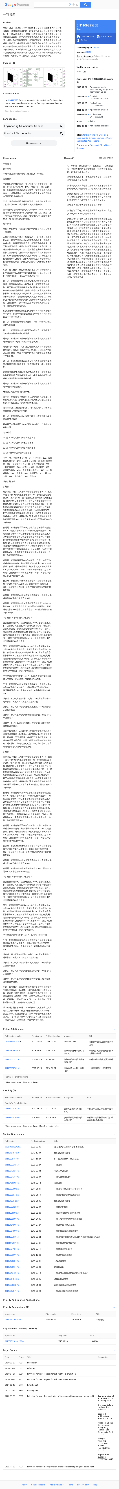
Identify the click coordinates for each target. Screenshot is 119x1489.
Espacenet (94, 145)
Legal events (82, 138)
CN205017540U (12, 1177)
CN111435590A (12, 1243)
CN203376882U (12, 1189)
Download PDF (87, 36)
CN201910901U (12, 1225)
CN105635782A (12, 1068)
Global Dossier (106, 145)
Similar (83, 40)
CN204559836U (12, 1183)
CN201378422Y (12, 1201)
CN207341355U (12, 1249)
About (24, 1485)
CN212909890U (12, 1219)
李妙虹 (88, 52)
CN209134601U (12, 1273)
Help (95, 1485)
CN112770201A (12, 1108)
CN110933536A (12, 1165)
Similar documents (97, 138)
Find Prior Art (106, 36)
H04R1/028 (13, 100)
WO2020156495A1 (13, 1147)
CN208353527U (12, 1285)
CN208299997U (12, 1255)
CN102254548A (12, 1159)
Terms (70, 1485)
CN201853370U (12, 1261)
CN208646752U (12, 1279)
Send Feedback (38, 1485)
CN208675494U (12, 1291)
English (96, 48)
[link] (34, 103)
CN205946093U (12, 1231)
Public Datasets (57, 1485)
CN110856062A (12, 1213)
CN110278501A (12, 1237)
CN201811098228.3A (14, 1319)
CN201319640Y (12, 1050)
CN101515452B (12, 1153)
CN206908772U (12, 1195)
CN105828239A (12, 1207)
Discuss (80, 148)
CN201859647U (12, 1267)
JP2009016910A (12, 1042)
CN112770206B (12, 1117)
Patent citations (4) (89, 135)
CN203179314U (12, 1171)
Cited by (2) (104, 135)
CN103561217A (12, 1059)
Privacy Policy (83, 1485)
